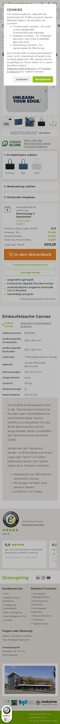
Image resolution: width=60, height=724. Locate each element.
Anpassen (22, 79)
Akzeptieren (42, 79)
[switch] (7, 719)
